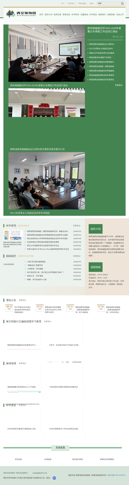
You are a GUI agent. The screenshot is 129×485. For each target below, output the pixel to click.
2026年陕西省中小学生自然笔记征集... (64, 429)
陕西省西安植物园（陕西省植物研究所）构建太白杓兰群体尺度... (48, 231)
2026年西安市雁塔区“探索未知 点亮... (22, 429)
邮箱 (91, 3)
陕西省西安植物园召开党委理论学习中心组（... (102, 80)
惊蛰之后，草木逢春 (35, 276)
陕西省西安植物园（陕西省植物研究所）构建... (102, 66)
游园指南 (96, 267)
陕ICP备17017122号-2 (117, 475)
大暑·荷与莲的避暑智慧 (36, 262)
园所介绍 (96, 228)
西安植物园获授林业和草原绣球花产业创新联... (102, 75)
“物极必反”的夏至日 (35, 265)
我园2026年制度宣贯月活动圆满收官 (102, 53)
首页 (41, 14)
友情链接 (47, 459)
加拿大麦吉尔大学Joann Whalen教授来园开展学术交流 (48, 249)
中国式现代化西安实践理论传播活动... (64, 387)
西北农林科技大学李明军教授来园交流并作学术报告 (47, 238)
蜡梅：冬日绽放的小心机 (37, 279)
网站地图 (82, 3)
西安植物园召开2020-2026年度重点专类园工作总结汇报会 (39, 85)
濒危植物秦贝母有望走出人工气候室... (22, 387)
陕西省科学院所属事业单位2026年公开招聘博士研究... (53, 309)
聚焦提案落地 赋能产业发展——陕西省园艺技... (102, 57)
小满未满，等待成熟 (35, 269)
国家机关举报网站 (107, 459)
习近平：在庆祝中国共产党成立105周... (64, 346)
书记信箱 (18, 459)
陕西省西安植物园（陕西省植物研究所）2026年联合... (113, 309)
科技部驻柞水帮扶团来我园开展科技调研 (43, 242)
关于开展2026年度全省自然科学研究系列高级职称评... (22, 309)
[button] (48, 14)
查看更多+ (119, 85)
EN (62, 3)
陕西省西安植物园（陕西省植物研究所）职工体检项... (82, 309)
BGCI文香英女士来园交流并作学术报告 (30, 213)
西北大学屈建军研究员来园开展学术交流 (43, 246)
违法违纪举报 (77, 459)
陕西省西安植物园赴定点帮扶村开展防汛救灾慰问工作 (37, 149)
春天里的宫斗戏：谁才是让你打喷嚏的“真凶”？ (45, 272)
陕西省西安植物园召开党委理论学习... (22, 346)
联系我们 (71, 3)
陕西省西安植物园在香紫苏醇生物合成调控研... (102, 62)
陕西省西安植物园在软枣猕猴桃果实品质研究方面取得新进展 (48, 235)
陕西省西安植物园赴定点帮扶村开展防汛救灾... (102, 44)
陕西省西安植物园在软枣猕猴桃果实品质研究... (102, 71)
